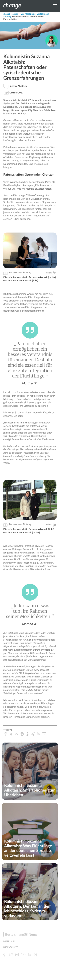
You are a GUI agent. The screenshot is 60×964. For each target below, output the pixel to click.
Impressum (9, 941)
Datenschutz (10, 947)
